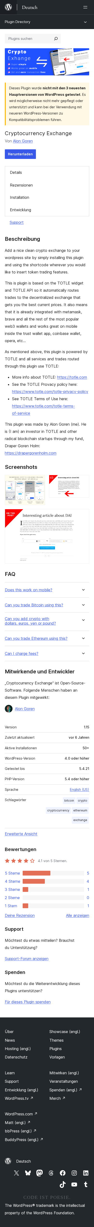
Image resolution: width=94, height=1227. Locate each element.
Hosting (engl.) (18, 1048)
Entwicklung (20, 209)
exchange (80, 820)
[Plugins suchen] (56, 38)
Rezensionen (21, 185)
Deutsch (23, 1161)
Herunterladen (20, 154)
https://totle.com (72, 377)
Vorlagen (57, 1057)
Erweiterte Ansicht (21, 833)
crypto (82, 800)
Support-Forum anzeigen (26, 958)
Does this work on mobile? (28, 590)
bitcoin (69, 800)
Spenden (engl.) (65, 1090)
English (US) (79, 789)
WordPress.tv (19, 1098)
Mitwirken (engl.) (64, 1072)
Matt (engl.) (18, 1122)
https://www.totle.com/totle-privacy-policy (50, 391)
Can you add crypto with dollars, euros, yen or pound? (30, 621)
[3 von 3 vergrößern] (82, 515)
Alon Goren (23, 141)
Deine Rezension (20, 915)
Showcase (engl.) (64, 1031)
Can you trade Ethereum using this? (36, 638)
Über (9, 1031)
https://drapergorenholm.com (30, 453)
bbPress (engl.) (21, 1131)
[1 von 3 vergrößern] (38, 481)
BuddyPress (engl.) (24, 1139)
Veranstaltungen (63, 1081)
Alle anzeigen (77, 915)
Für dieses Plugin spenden (28, 1001)
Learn (10, 1072)
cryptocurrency (58, 810)
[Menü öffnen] (86, 7)
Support (17, 222)
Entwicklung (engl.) (21, 1090)
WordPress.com (21, 1114)
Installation (19, 197)
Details (16, 172)
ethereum (80, 810)
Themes (56, 1040)
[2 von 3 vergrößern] (82, 481)
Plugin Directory (17, 22)
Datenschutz (16, 1057)
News (10, 1040)
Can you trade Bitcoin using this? (34, 605)
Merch (57, 1098)
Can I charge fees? (21, 653)
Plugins (55, 1048)
